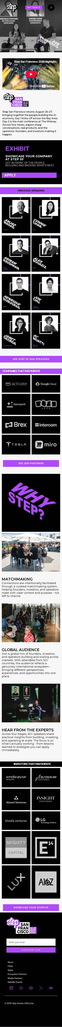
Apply (10, 970)
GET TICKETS (33, 7)
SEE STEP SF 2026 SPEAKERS (31, 359)
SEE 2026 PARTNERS (31, 463)
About (10, 962)
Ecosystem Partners (17, 974)
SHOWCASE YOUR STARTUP (31, 907)
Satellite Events (15, 982)
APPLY (10, 175)
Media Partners (15, 978)
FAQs (10, 966)
